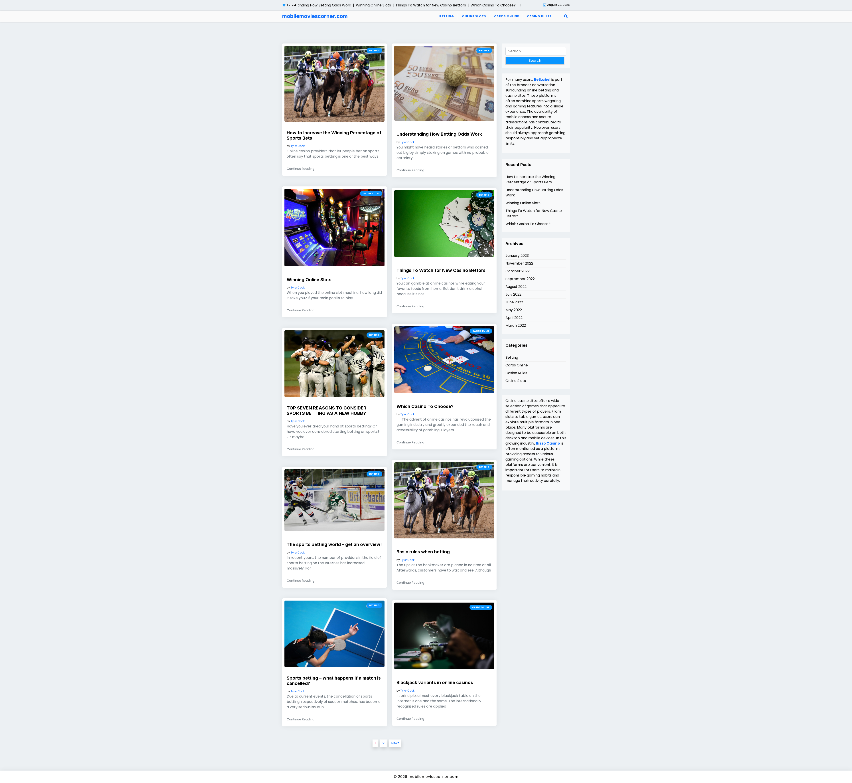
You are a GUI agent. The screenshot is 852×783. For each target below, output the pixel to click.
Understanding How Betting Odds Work (439, 134)
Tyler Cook (298, 146)
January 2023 (517, 255)
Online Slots (474, 16)
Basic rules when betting (423, 551)
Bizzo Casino (548, 443)
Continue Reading (300, 168)
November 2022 (519, 263)
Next (395, 743)
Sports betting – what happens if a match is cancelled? (334, 680)
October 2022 (517, 271)
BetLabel (542, 79)
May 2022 (513, 309)
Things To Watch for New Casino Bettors (440, 270)
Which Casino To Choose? (425, 406)
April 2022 (514, 317)
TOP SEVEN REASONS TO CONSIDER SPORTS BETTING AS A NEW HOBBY (326, 410)
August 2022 (516, 286)
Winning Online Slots (309, 279)
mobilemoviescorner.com (315, 16)
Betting (446, 16)
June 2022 (514, 302)
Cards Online (506, 16)
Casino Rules (539, 16)
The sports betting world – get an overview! (334, 544)
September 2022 (520, 278)
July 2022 (513, 294)
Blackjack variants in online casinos (434, 682)
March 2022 (515, 325)
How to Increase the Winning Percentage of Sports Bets (334, 135)
